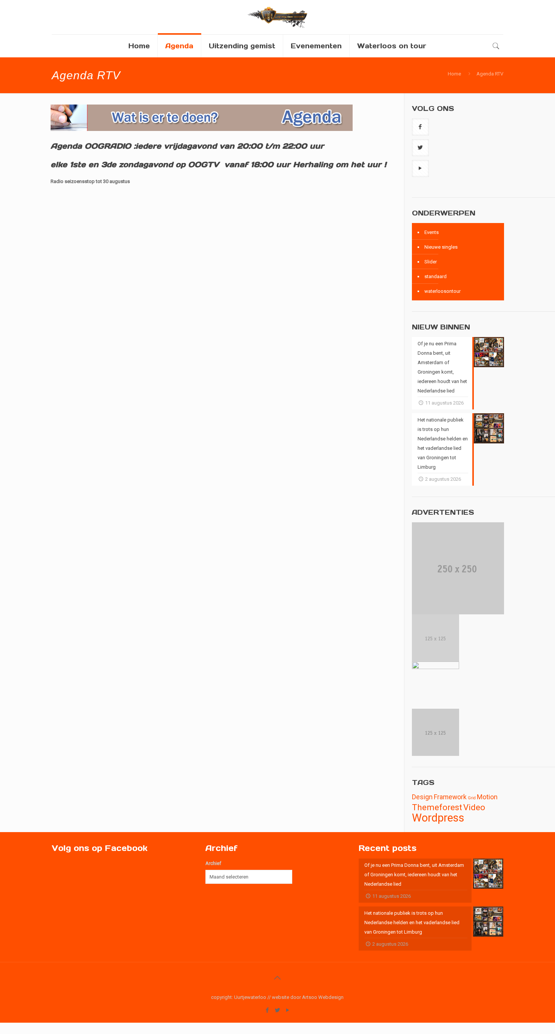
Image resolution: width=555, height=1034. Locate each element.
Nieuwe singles (441, 247)
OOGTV (203, 164)
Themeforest (437, 807)
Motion (487, 797)
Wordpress (438, 817)
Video (474, 807)
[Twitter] (277, 1010)
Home (454, 74)
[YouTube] (287, 1010)
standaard (435, 276)
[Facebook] (267, 1010)
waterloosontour (442, 291)
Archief (213, 863)
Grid (472, 798)
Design (422, 797)
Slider (430, 262)
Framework (450, 797)
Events (431, 232)
